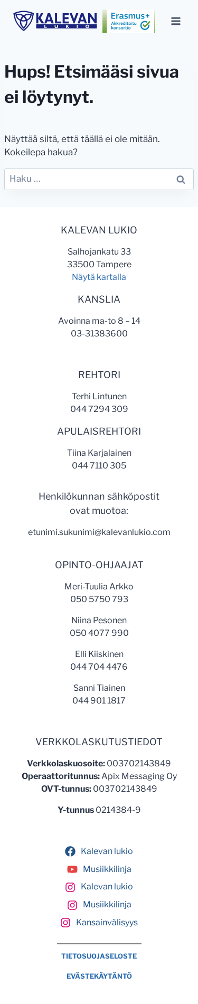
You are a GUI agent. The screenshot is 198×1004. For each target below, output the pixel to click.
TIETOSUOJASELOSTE (99, 956)
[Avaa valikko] (175, 21)
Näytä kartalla (99, 277)
